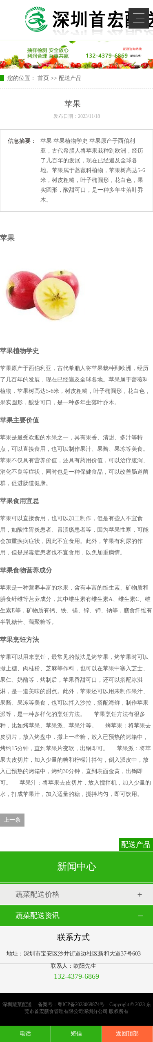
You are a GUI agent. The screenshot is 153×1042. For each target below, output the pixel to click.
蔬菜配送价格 (38, 894)
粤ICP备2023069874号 (81, 1004)
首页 (43, 78)
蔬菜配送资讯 (38, 915)
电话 (25, 1034)
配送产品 (70, 78)
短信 (76, 1034)
